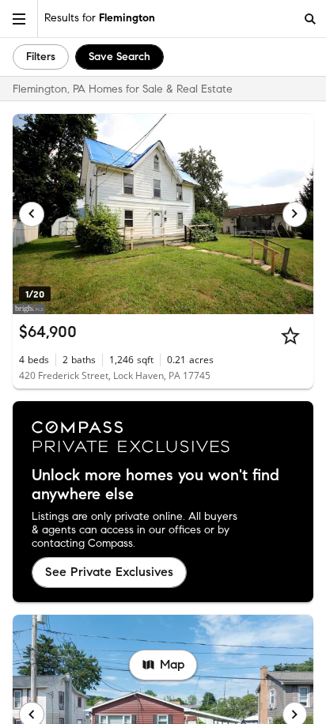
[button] (19, 18)
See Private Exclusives (109, 571)
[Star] (290, 335)
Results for (99, 18)
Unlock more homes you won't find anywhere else (155, 485)
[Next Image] (295, 214)
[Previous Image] (31, 214)
